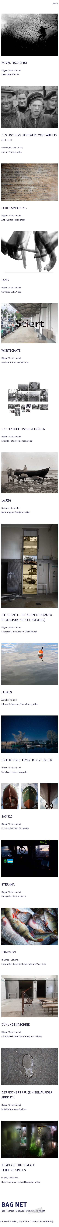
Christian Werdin (22, 1036)
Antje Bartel (7, 219)
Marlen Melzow (21, 362)
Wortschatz (10, 350)
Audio (4, 74)
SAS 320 (6, 816)
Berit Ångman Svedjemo (12, 512)
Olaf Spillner (31, 631)
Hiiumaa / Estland (9, 959)
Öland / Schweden (9, 1177)
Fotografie (15, 440)
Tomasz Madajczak (25, 1181)
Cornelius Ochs (8, 291)
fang (5, 280)
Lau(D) (6, 500)
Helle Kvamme (8, 1181)
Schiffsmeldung (14, 208)
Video (19, 152)
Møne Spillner (20, 1109)
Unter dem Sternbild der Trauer (26, 760)
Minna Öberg (26, 704)
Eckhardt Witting (9, 828)
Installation (19, 219)
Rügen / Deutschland (11, 70)
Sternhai (8, 884)
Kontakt (12, 1221)
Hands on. (9, 952)
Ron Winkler (13, 74)
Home (3, 1221)
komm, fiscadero (14, 63)
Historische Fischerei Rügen (23, 429)
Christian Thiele (8, 771)
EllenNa (5, 440)
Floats (6, 692)
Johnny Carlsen (8, 152)
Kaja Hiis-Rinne (19, 964)
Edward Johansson (10, 704)
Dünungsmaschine (15, 1024)
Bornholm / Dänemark (12, 147)
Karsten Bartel (19, 896)
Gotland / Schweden (10, 508)
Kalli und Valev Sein (37, 964)
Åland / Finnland (9, 699)
